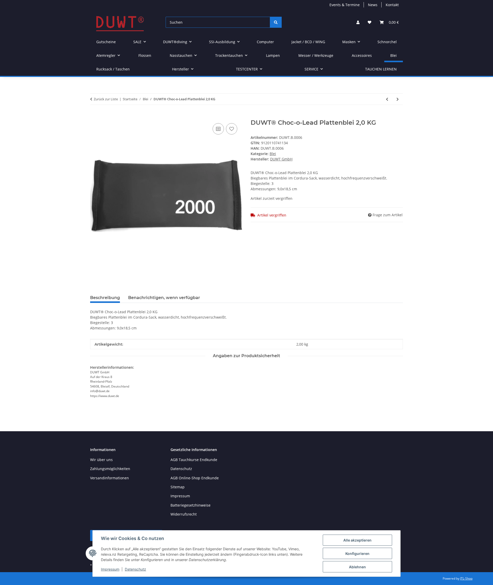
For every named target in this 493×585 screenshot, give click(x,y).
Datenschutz (135, 569)
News (372, 4)
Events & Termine (344, 4)
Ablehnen (357, 567)
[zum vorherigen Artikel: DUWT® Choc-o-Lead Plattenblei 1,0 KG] (387, 99)
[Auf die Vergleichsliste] (218, 128)
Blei (273, 153)
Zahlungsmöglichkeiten (110, 468)
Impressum (110, 569)
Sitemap (177, 486)
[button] (358, 22)
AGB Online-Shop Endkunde (194, 477)
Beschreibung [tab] (105, 297)
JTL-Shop (466, 578)
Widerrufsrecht (183, 514)
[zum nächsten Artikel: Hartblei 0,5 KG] (397, 99)
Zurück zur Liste (106, 99)
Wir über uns (101, 459)
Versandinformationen (109, 477)
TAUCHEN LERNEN (381, 69)
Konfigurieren (357, 553)
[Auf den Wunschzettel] (231, 128)
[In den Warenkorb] (94, 116)
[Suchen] (276, 22)
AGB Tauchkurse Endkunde (193, 459)
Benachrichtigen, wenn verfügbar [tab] (164, 297)
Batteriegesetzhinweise (190, 505)
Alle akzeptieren (357, 540)
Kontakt (392, 4)
